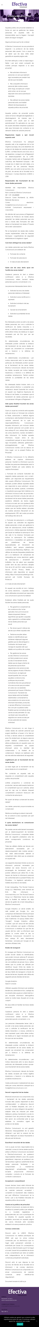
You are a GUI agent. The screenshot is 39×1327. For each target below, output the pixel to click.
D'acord (20, 1324)
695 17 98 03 (4, 1311)
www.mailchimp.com (12, 894)
